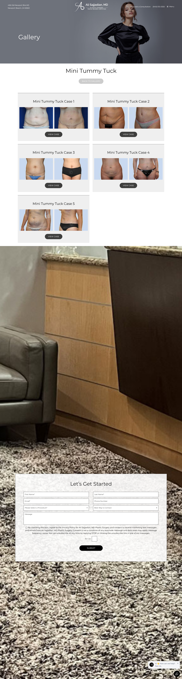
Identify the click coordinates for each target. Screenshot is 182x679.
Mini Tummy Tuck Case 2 (128, 101)
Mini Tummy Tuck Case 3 (54, 152)
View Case (53, 134)
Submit (91, 548)
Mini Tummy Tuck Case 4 (128, 152)
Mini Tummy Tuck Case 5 (54, 204)
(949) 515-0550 (159, 7)
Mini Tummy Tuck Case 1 (53, 101)
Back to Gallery (91, 81)
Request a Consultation (141, 7)
